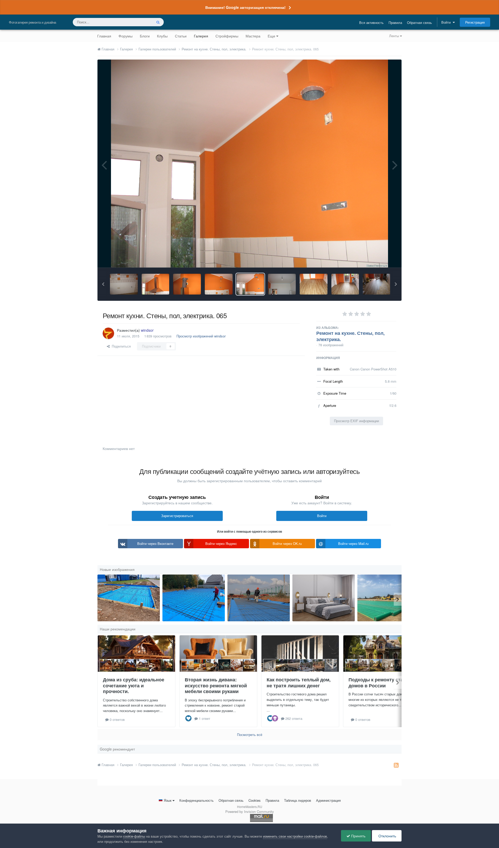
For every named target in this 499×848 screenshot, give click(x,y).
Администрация (328, 800)
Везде (140, 22)
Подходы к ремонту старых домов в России (380, 682)
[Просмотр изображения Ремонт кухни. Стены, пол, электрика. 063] (313, 284)
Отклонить (386, 835)
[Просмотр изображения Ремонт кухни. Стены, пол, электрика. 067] (187, 284)
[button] (103, 284)
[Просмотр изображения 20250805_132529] (128, 598)
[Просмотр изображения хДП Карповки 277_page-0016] (323, 598)
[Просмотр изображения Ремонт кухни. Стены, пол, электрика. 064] (282, 284)
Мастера (253, 35)
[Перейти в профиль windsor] (108, 333)
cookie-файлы (134, 836)
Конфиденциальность (196, 800)
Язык (168, 800)
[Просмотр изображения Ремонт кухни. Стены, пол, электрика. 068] (155, 284)
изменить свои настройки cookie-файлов (295, 836)
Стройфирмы (226, 35)
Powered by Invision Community (249, 811)
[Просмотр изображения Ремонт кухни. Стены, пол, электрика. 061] (377, 284)
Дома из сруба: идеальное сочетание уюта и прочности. (133, 685)
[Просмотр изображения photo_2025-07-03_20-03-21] (388, 598)
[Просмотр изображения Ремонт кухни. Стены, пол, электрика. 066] (219, 284)
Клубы (162, 35)
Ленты (394, 35)
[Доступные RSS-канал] (396, 764)
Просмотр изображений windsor (201, 336)
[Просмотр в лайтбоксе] (249, 164)
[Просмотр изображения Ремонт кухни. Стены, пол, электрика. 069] (124, 284)
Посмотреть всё (249, 734)
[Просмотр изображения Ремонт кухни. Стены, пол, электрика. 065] (250, 284)
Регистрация (475, 22)
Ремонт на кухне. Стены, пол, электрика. (350, 336)
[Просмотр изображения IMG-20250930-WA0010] (193, 598)
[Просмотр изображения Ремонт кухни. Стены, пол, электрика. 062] (345, 284)
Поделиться (120, 346)
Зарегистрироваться (177, 515)
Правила (395, 22)
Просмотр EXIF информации (356, 420)
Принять (357, 835)
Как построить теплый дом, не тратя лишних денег (299, 682)
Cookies (254, 800)
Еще (271, 35)
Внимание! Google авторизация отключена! (245, 7)
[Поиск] (158, 22)
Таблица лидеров (297, 800)
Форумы (126, 35)
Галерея (201, 35)
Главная (104, 35)
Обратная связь (419, 22)
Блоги (145, 35)
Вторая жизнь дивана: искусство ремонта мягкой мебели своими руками (216, 685)
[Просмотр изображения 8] (258, 598)
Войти (447, 22)
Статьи (181, 35)
